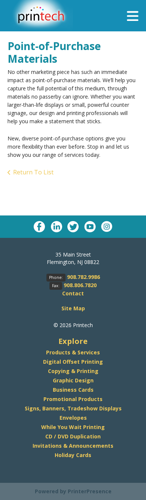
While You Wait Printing (73, 427)
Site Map (73, 308)
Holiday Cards (73, 455)
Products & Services (73, 352)
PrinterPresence (90, 491)
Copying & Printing (73, 371)
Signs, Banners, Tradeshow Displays (73, 408)
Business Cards (73, 389)
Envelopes (73, 417)
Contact (73, 293)
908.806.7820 (80, 285)
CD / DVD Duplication (73, 436)
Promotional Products (73, 399)
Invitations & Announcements (73, 445)
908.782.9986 (83, 276)
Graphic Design (73, 380)
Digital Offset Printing (73, 361)
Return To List (33, 172)
